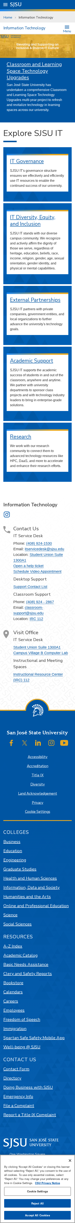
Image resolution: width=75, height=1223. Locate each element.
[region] (37, 1189)
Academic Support (31, 360)
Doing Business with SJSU (28, 1087)
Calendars (13, 992)
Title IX (37, 775)
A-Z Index (12, 946)
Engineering (14, 860)
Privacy (37, 802)
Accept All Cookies (37, 1215)
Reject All (37, 1203)
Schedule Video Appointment (37, 571)
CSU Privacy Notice (47, 1183)
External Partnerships (35, 300)
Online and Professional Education (36, 906)
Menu (67, 31)
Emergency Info (18, 1096)
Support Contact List (30, 587)
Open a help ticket (28, 566)
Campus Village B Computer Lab (40, 653)
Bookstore (13, 983)
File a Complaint (18, 1105)
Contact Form (16, 1069)
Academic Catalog (20, 955)
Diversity (37, 784)
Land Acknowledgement (37, 793)
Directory (12, 1078)
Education (12, 851)
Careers (10, 1001)
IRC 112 (36, 619)
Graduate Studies (19, 869)
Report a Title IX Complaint (29, 1115)
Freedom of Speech (21, 1019)
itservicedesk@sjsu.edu (44, 549)
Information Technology (24, 28)
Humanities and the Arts (27, 896)
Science (10, 915)
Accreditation (37, 766)
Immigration (14, 1028)
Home (7, 17)
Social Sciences (17, 924)
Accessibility (38, 757)
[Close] (70, 1160)
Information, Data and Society (31, 887)
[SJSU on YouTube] (64, 743)
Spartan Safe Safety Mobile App (34, 1038)
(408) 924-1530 (39, 543)
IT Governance (27, 161)
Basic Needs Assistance (25, 964)
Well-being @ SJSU (21, 1047)
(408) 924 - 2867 (40, 602)
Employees (14, 1010)
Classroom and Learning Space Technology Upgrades (34, 71)
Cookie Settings (37, 811)
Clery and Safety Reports (27, 973)
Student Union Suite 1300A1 (37, 647)
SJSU (16, 4)
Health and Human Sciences (30, 878)
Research (20, 436)
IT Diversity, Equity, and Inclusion (32, 221)
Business (11, 841)
